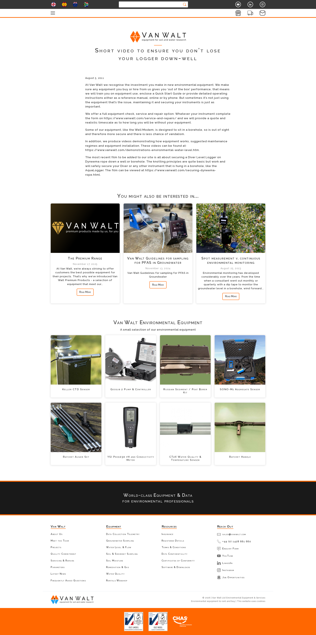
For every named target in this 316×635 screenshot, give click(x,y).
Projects (56, 547)
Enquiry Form (230, 548)
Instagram (228, 570)
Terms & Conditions (174, 547)
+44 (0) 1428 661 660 (236, 541)
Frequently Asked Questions (68, 580)
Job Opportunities (233, 577)
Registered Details (173, 540)
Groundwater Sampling (120, 540)
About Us (56, 534)
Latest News (58, 573)
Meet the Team (60, 540)
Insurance (167, 534)
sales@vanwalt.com (234, 534)
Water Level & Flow (118, 547)
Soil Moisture (114, 560)
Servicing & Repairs (62, 560)
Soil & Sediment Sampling (122, 553)
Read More (85, 292)
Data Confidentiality (175, 553)
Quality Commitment (63, 553)
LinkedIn (227, 563)
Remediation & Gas (117, 567)
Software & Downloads (176, 567)
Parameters (58, 567)
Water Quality (115, 573)
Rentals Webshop (116, 580)
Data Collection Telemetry (123, 534)
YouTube (227, 555)
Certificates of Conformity (178, 560)
